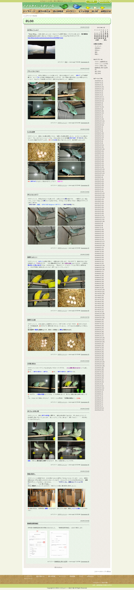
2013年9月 (98, 392)
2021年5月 (98, 207)
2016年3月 (98, 331)
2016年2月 (98, 333)
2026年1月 (98, 95)
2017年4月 (98, 305)
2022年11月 (98, 171)
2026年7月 (98, 83)
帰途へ (97, 54)
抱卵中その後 (31, 320)
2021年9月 (98, 199)
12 (95, 35)
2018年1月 (98, 287)
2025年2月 (98, 117)
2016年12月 (98, 313)
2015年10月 (98, 341)
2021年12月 (98, 193)
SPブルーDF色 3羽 (33, 411)
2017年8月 (98, 297)
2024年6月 (98, 133)
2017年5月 (98, 303)
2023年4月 (98, 161)
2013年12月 (98, 386)
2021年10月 (98, 197)
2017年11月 (98, 291)
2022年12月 (98, 169)
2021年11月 (98, 195)
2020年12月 (98, 217)
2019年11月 (98, 243)
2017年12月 (98, 289)
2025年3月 (98, 115)
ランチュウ (98, 46)
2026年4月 (98, 89)
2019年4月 (98, 257)
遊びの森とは (40, 576)
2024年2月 (98, 141)
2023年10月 (98, 149)
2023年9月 (98, 151)
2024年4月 (98, 137)
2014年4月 (98, 378)
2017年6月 (98, 301)
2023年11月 (98, 147)
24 (105, 36)
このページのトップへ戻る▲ (102, 571)
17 (105, 35)
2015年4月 (98, 354)
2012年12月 (98, 408)
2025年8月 (98, 105)
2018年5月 (98, 279)
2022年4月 (98, 185)
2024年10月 (98, 125)
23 (103, 36)
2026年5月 (98, 87)
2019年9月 (98, 247)
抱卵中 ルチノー (32, 257)
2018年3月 (98, 283)
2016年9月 (98, 319)
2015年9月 (98, 343)
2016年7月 (98, 323)
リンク (100, 576)
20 (97, 36)
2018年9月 (98, 271)
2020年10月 (98, 221)
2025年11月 (98, 99)
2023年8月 (98, 153)
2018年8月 (98, 273)
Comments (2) (85, 62)
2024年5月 (98, 135)
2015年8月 (98, 346)
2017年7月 (98, 299)
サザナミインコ (62, 123)
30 (103, 38)
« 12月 (97, 40)
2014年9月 (98, 368)
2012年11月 (98, 410)
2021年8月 (98, 201)
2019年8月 (98, 249)
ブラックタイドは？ (33, 71)
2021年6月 (98, 205)
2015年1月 (98, 360)
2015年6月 (98, 350)
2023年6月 (98, 157)
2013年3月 (98, 402)
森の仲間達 (51, 576)
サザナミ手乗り (99, 65)
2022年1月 (98, 191)
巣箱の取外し (31, 474)
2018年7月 (98, 275)
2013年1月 (98, 406)
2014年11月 (98, 364)
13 (97, 35)
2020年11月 (98, 219)
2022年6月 (98, 181)
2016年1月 (98, 335)
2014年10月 (98, 366)
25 (107, 36)
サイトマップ (28, 578)
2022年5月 (98, 183)
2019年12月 (98, 241)
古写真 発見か (31, 363)
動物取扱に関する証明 (61, 561)
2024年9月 (98, 127)
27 (97, 38)
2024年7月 (98, 131)
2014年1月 (98, 384)
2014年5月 (98, 376)
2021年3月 (98, 211)
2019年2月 (98, 261)
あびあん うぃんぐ (33, 30)
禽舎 (96, 52)
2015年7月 (98, 348)
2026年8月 (98, 81)
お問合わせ (90, 576)
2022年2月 (98, 189)
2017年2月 (98, 309)
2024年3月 (98, 139)
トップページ (27, 16)
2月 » (105, 40)
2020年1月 (98, 239)
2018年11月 (98, 267)
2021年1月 (98, 215)
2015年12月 (98, 337)
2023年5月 (98, 159)
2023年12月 (98, 145)
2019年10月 (98, 245)
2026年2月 (98, 93)
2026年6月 (98, 85)
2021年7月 (98, 203)
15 (101, 35)
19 (95, 36)
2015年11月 (98, 339)
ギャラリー (62, 576)
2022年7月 (98, 179)
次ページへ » (58, 567)
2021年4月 (98, 209)
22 (101, 36)
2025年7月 (98, 107)
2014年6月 (98, 374)
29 (101, 38)
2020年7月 (98, 227)
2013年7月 (98, 396)
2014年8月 (98, 370)
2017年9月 (98, 295)
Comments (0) (85, 123)
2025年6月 (98, 109)
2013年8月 (98, 394)
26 (95, 38)
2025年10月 (98, 101)
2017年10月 (98, 293)
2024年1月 (98, 143)
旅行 (96, 71)
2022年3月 (98, 187)
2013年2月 (98, 404)
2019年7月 (98, 251)
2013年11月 (98, 388)
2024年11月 (98, 123)
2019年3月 (98, 259)
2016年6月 (98, 325)
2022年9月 (98, 175)
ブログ (81, 576)
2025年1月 (98, 119)
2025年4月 (98, 113)
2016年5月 (98, 327)
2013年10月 (98, 390)
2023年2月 (98, 165)
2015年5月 (98, 352)
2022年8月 (98, 177)
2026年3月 (98, 91)
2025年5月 (98, 111)
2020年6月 (98, 229)
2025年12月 (98, 97)
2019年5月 (98, 255)
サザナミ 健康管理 (100, 61)
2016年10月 (98, 317)
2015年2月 (98, 358)
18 (107, 35)
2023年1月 (98, 167)
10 (105, 33)
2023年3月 (98, 163)
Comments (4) (85, 464)
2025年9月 (98, 103)
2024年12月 (98, 121)
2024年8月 (98, 129)
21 (99, 36)
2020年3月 (98, 235)
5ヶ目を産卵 (31, 132)
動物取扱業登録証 (32, 523)
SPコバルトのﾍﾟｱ (32, 194)
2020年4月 (98, 233)
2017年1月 (98, 311)
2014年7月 (98, 372)
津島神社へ (98, 48)
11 (107, 33)
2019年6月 (98, 253)
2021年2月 (98, 213)
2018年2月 (98, 285)
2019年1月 (98, 263)
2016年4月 (98, 329)
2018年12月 (98, 265)
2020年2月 (98, 237)
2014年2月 (98, 382)
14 (99, 35)
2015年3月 (98, 356)
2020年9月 (98, 223)
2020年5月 (98, 231)
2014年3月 (98, 380)
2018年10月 (98, 269)
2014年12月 (98, 362)
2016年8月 (98, 321)
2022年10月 (98, 173)
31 (105, 38)
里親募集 (72, 576)
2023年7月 (98, 155)
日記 (66, 62)
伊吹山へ (97, 50)
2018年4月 (98, 281)
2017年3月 (98, 307)
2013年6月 (98, 398)
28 (99, 38)
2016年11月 (98, 315)
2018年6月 (98, 277)
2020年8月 (98, 225)
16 (103, 35)
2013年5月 (98, 400)
